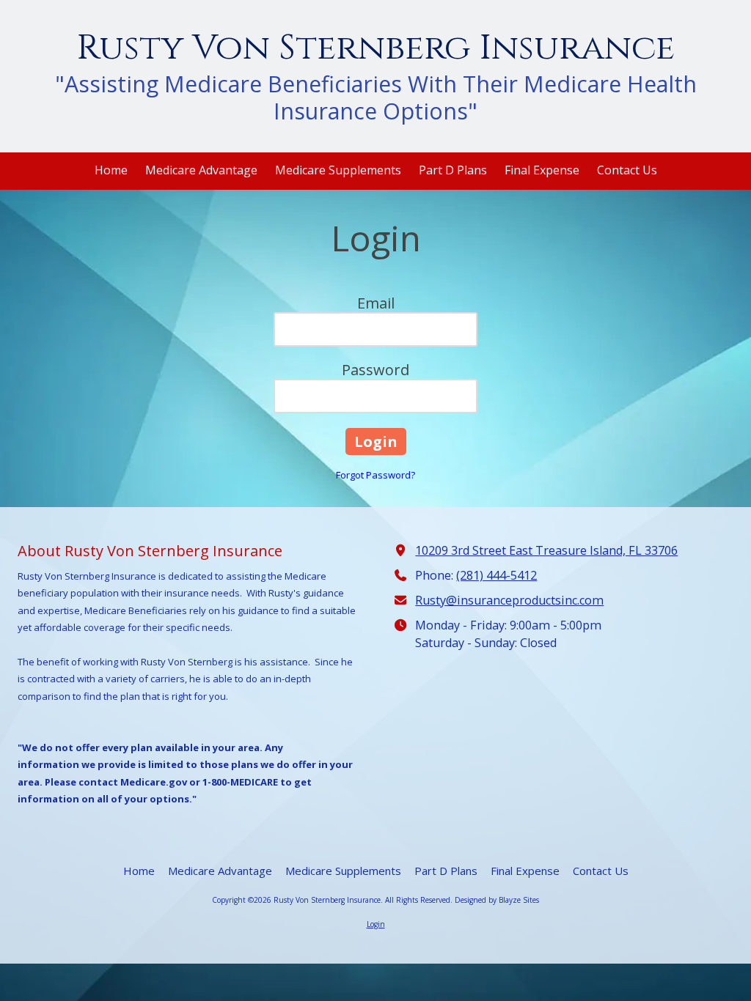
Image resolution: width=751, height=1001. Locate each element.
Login (376, 924)
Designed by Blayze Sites (497, 900)
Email (376, 303)
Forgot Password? (375, 474)
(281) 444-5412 (496, 575)
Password (375, 370)
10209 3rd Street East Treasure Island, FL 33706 (546, 550)
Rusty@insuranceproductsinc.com (509, 600)
